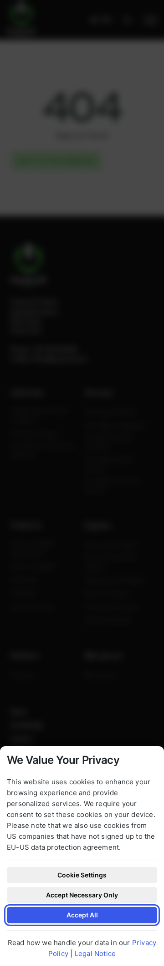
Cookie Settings (82, 875)
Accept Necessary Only (82, 895)
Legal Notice (95, 953)
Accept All (82, 915)
